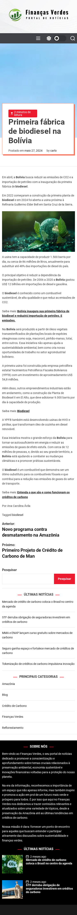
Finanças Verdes (12, 716)
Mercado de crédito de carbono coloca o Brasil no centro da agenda (49, 861)
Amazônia (8, 684)
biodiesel (17, 515)
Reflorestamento (12, 727)
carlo (53, 150)
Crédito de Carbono (14, 705)
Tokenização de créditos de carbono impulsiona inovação (38, 663)
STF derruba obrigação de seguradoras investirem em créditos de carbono (49, 888)
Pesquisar (9, 570)
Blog (5, 694)
